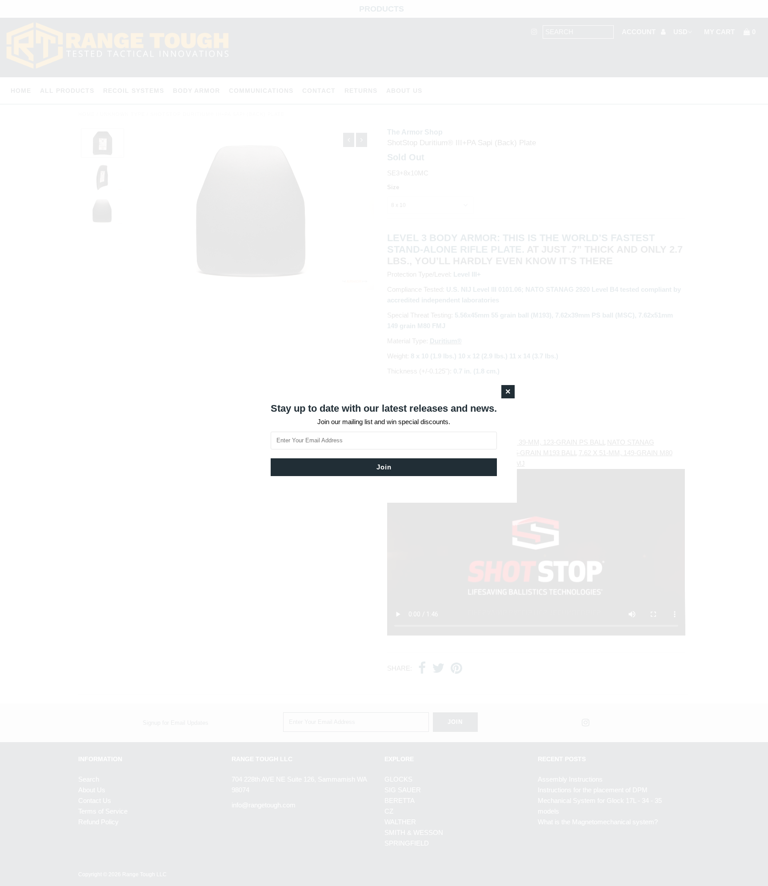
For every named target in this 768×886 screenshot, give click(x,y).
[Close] (508, 391)
